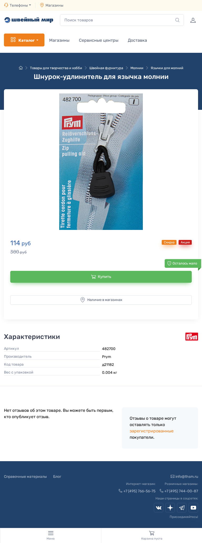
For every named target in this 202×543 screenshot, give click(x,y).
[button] (101, 161)
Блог (57, 476)
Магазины (54, 5)
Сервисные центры (98, 40)
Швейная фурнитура (106, 68)
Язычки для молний (167, 68)
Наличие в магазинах (104, 300)
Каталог (26, 40)
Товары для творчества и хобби (56, 68)
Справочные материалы (25, 476)
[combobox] (122, 20)
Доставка (137, 40)
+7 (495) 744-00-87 (181, 491)
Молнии (136, 68)
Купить (104, 276)
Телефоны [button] (19, 5)
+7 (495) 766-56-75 (139, 491)
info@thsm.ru (186, 476)
